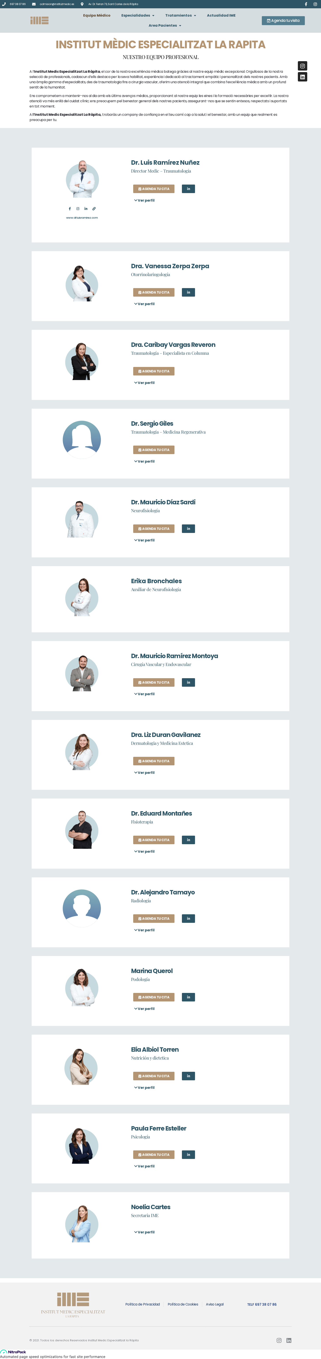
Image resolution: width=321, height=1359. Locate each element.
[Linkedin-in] (86, 208)
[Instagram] (77, 208)
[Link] (94, 208)
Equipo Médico (96, 15)
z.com (94, 218)
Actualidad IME (221, 15)
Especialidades (135, 15)
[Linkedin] (302, 76)
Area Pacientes (163, 25)
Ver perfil (146, 200)
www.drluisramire (78, 218)
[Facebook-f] (69, 208)
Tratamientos (178, 15)
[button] (204, 200)
